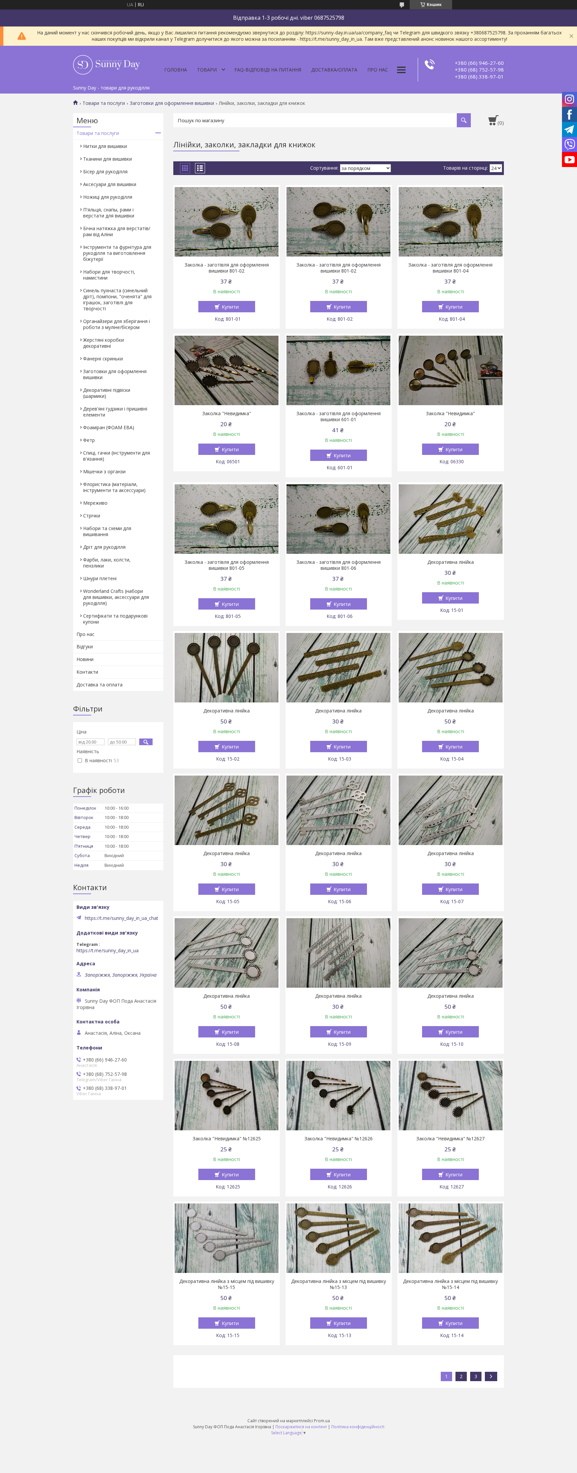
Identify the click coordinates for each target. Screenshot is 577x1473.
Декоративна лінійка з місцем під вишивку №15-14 (450, 1284)
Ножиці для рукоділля (107, 197)
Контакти (87, 672)
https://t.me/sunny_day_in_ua (107, 951)
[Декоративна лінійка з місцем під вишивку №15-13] (338, 1238)
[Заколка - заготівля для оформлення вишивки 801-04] (450, 222)
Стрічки (91, 515)
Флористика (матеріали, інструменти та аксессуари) (114, 487)
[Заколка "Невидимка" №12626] (338, 1095)
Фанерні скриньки (103, 358)
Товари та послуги (103, 103)
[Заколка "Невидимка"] (226, 370)
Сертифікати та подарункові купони (115, 619)
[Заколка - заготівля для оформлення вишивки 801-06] (338, 519)
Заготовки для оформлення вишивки (172, 103)
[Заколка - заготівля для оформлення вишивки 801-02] (226, 222)
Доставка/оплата (334, 69)
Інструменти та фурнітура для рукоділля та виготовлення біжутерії (117, 253)
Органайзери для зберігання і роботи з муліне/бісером (116, 324)
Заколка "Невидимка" (226, 414)
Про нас (377, 69)
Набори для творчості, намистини (109, 275)
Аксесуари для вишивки (109, 184)
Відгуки (84, 646)
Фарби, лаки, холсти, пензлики (107, 562)
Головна (175, 69)
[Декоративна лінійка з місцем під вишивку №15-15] (226, 1238)
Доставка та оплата (99, 684)
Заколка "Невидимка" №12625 (227, 1139)
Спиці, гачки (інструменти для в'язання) (116, 456)
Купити (230, 306)
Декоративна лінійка (450, 562)
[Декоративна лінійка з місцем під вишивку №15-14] (450, 1238)
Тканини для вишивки (107, 159)
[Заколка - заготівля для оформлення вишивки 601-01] (338, 370)
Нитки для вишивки (105, 146)
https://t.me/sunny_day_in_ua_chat (121, 918)
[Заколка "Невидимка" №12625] (226, 1095)
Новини (84, 659)
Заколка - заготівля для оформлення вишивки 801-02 (227, 268)
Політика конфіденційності (357, 1427)
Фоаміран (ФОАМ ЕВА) (108, 427)
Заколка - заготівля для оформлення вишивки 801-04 (450, 268)
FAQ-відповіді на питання (267, 69)
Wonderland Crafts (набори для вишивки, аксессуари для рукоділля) (116, 597)
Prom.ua (322, 1421)
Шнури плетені (100, 578)
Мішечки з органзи (104, 471)
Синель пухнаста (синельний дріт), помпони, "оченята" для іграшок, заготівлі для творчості (117, 299)
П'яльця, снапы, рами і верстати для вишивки (108, 212)
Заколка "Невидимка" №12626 (339, 1139)
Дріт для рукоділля (104, 547)
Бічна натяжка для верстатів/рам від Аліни (116, 231)
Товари (207, 69)
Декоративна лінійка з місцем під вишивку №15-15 (226, 1284)
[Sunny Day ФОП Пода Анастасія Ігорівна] (106, 64)
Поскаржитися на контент (301, 1427)
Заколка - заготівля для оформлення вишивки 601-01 (339, 417)
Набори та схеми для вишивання (107, 531)
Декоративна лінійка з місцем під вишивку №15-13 (338, 1284)
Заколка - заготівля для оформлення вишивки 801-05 (227, 565)
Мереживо (95, 503)
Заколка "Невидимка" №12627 (450, 1139)
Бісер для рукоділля (105, 171)
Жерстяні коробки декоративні (103, 343)
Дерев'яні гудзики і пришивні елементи (115, 411)
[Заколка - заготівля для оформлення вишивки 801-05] (226, 519)
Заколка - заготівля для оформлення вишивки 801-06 (339, 565)
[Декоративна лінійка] (450, 519)
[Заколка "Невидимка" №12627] (450, 1095)
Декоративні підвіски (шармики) (106, 393)
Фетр (89, 440)
